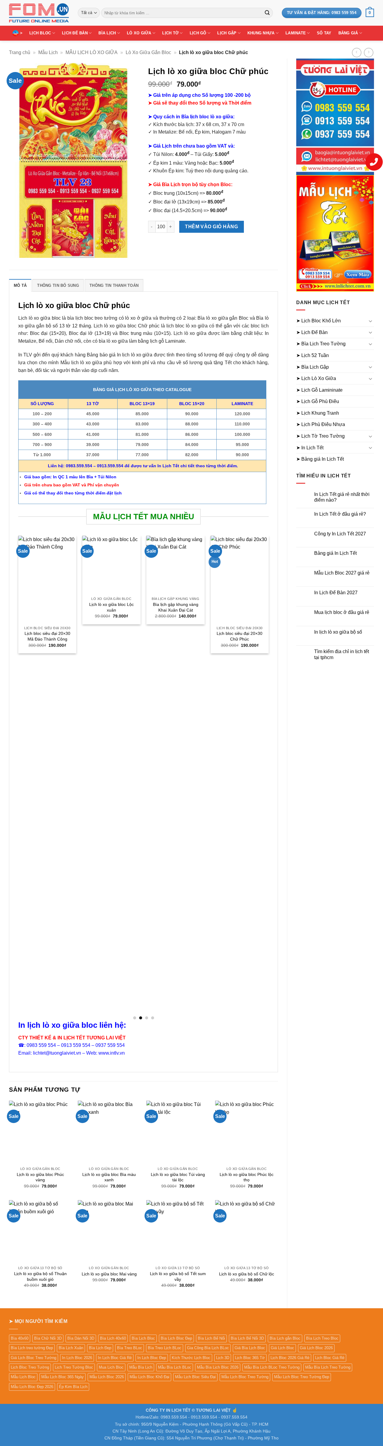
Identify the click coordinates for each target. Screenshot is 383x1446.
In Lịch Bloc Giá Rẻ (115, 1357)
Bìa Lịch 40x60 (113, 1338)
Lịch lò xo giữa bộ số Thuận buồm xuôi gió (40, 1276)
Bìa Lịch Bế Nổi (211, 1338)
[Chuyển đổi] (370, 320)
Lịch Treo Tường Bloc (74, 1367)
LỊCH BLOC (40, 33)
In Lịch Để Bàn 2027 (336, 592)
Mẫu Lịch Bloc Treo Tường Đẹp (301, 1377)
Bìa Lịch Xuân (71, 1348)
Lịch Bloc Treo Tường (30, 1367)
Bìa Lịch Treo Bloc (322, 1338)
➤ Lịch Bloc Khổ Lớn (318, 320)
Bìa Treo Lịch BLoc (164, 1348)
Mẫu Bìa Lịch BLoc (174, 1367)
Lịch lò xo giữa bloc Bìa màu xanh (109, 1177)
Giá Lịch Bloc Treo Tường (33, 1357)
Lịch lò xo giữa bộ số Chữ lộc (246, 1274)
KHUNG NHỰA (261, 33)
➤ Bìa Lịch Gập (312, 367)
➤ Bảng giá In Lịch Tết (320, 459)
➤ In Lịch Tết (309, 447)
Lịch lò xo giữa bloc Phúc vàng (40, 1177)
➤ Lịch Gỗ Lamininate (319, 390)
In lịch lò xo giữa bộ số (338, 632)
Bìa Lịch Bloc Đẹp (176, 1338)
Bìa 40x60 (19, 1338)
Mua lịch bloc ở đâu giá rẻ (341, 612)
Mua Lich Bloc (111, 1367)
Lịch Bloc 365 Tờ (250, 1357)
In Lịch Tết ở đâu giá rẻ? (340, 514)
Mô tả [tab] (20, 285)
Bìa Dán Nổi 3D (80, 1338)
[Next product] (356, 52)
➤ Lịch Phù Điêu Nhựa (320, 424)
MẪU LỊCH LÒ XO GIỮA (92, 52)
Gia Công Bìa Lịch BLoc (208, 1348)
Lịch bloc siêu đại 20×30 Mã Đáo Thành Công (47, 636)
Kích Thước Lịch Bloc (191, 1357)
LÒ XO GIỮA (139, 33)
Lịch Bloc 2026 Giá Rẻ (289, 1357)
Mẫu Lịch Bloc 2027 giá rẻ (342, 572)
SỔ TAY (324, 33)
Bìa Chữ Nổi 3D (48, 1338)
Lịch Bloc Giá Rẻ (329, 1357)
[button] (370, 12)
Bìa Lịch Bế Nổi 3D (247, 1338)
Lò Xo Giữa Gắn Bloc (148, 52)
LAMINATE (295, 33)
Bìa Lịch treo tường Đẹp (32, 1348)
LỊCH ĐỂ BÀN (75, 33)
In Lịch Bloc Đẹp (151, 1357)
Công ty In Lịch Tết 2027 (340, 533)
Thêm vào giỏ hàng (211, 226)
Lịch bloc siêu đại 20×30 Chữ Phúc (239, 636)
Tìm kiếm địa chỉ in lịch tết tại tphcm (341, 654)
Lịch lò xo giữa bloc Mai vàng (109, 1274)
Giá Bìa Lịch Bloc (250, 1348)
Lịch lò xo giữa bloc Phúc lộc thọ (246, 1177)
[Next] (268, 777)
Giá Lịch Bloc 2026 (316, 1348)
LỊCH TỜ (170, 33)
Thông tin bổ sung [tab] (58, 285)
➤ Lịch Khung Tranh (317, 413)
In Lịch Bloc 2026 (77, 1357)
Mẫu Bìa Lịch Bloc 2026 (217, 1367)
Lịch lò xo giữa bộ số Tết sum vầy (178, 1276)
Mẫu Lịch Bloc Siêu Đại (195, 1377)
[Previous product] (368, 52)
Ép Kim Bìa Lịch (73, 1386)
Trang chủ (19, 52)
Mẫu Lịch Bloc (23, 1377)
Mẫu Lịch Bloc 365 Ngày (62, 1377)
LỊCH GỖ (198, 33)
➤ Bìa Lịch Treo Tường (321, 343)
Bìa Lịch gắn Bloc (285, 1338)
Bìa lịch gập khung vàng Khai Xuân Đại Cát (175, 607)
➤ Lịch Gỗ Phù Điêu (317, 401)
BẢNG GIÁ (348, 33)
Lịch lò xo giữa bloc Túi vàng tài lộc (178, 1177)
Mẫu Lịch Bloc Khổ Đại (149, 1377)
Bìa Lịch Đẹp (100, 1348)
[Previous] (18, 777)
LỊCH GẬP (226, 33)
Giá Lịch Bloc (282, 1348)
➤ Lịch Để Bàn (312, 332)
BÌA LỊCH (107, 33)
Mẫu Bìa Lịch (140, 1367)
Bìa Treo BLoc (129, 1348)
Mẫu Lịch (48, 52)
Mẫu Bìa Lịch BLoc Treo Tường (272, 1367)
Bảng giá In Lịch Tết (335, 553)
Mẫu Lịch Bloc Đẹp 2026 (32, 1386)
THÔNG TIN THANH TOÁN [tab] (114, 285)
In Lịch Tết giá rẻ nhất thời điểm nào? (342, 497)
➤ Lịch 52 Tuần (312, 355)
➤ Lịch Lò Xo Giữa (316, 378)
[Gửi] (267, 13)
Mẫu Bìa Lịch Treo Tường (327, 1367)
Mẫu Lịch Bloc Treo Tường (244, 1377)
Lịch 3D (222, 1357)
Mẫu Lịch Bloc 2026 (106, 1377)
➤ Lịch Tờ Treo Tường (320, 436)
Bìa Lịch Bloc (143, 1338)
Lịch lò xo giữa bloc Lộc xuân (111, 607)
